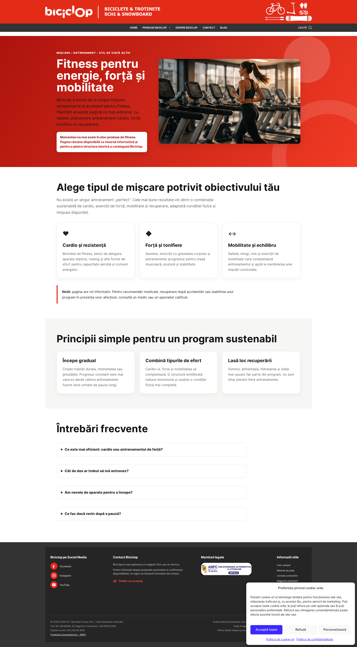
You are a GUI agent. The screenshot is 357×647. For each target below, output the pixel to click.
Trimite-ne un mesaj (131, 581)
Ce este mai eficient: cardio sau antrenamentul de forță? (114, 449)
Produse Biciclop (155, 27)
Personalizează (334, 629)
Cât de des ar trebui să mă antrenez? (97, 471)
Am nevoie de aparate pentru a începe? (99, 492)
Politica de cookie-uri (280, 639)
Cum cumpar (283, 565)
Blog (223, 27)
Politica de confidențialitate (314, 639)
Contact (209, 27)
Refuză (300, 629)
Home (133, 27)
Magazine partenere (287, 580)
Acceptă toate (266, 629)
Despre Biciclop (187, 27)
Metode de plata (285, 570)
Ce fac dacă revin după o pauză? (93, 514)
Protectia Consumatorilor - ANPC (68, 634)
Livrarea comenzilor (287, 575)
